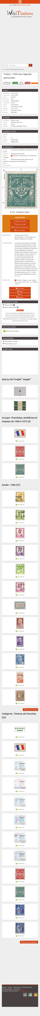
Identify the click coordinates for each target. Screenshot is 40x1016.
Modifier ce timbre (20, 221)
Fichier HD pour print (10, 343)
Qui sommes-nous (26, 987)
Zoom (20, 294)
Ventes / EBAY (8, 305)
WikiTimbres (22, 991)
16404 (14, 5)
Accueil (3, 69)
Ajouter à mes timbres (12, 331)
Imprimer (20, 297)
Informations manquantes (20, 227)
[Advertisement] (20, 39)
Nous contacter (20, 230)
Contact (9, 987)
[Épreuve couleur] (20, 391)
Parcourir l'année (31, 709)
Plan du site (17, 989)
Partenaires (16, 987)
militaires (16, 155)
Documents (20, 288)
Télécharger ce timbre (11, 341)
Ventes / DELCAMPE (10, 307)
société (6, 157)
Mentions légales (7, 989)
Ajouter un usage (21, 224)
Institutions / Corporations (28, 155)
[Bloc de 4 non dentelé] (20, 405)
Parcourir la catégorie (29, 942)
